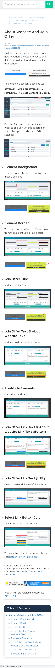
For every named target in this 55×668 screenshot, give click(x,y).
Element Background (22, 619)
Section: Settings (36, 17)
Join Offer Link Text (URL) (25, 649)
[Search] (49, 4)
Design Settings (19, 20)
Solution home (16, 17)
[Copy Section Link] (2, 167)
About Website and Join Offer (26, 615)
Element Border (19, 623)
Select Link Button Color (24, 653)
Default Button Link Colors (23, 556)
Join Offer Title (19, 627)
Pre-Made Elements (21, 638)
